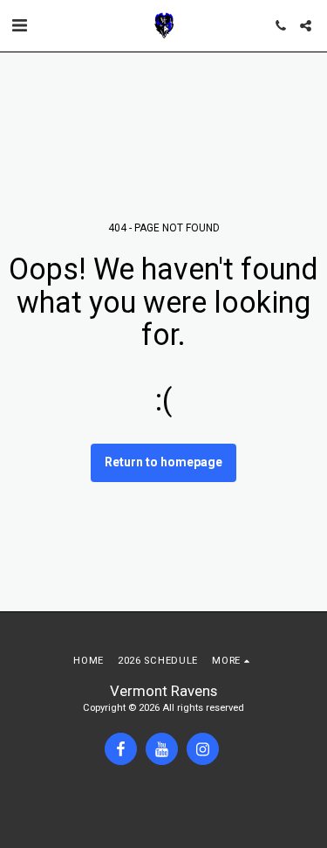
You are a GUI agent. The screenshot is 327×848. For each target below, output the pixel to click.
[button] (19, 25)
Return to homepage (163, 462)
